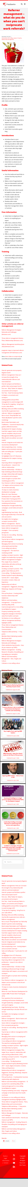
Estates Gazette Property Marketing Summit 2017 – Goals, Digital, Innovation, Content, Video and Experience (15, 1066)
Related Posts (7, 670)
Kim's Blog (10, 38)
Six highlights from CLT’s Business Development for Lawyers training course (12, 458)
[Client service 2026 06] (13, 810)
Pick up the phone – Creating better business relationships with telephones (12, 596)
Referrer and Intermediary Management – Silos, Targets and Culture (11, 659)
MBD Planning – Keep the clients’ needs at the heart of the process (13, 754)
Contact (6, 1163)
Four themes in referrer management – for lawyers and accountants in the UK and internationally (13, 485)
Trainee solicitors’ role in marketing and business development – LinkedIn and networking (12, 708)
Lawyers (15, 38)
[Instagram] (13, 1159)
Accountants (5, 38)
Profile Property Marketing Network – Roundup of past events (12, 685)
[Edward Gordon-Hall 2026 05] (13, 764)
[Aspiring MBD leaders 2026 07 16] (13, 719)
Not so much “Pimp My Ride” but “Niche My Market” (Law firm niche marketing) (12, 418)
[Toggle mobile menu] (25, 4)
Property (20, 38)
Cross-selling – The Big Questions (11, 573)
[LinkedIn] (13, 1166)
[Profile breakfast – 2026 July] (13, 673)
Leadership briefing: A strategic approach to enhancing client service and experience (13, 823)
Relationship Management (8, 39)
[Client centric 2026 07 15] (13, 741)
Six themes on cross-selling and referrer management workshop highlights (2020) (11, 620)
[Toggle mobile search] (21, 4)
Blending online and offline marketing (13, 409)
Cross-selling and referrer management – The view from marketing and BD (10, 550)
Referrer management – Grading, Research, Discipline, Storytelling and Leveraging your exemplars (12, 652)
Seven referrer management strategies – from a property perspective (10, 530)
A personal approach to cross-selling (12, 607)
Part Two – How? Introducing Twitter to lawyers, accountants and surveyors (12, 395)
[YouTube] (13, 1162)
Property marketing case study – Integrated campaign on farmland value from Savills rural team (11, 614)
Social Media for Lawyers (9, 609)
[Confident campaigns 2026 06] (13, 834)
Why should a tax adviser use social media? (14, 940)
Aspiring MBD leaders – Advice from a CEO (12, 776)
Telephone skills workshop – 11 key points (14, 1106)
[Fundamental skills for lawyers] (13, 786)
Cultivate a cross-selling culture (11, 663)
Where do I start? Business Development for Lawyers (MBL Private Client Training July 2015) (11, 496)
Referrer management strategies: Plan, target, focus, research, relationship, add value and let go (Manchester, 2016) (14, 1052)
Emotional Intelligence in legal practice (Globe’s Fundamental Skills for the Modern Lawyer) (13, 799)
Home (5, 1156)
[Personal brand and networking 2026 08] (13, 695)
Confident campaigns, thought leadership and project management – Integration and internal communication (13, 848)
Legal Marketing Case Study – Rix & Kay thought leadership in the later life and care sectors (13, 514)
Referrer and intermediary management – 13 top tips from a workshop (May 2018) (11, 602)
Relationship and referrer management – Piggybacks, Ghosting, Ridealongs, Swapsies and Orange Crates (14, 1072)
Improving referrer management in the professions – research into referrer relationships (12, 465)
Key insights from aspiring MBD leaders (13, 731)
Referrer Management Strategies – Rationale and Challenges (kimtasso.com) (12, 332)
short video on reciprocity (12, 356)
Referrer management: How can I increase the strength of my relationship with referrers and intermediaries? (14, 888)
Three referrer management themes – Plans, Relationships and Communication (13, 627)
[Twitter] (13, 1155)
